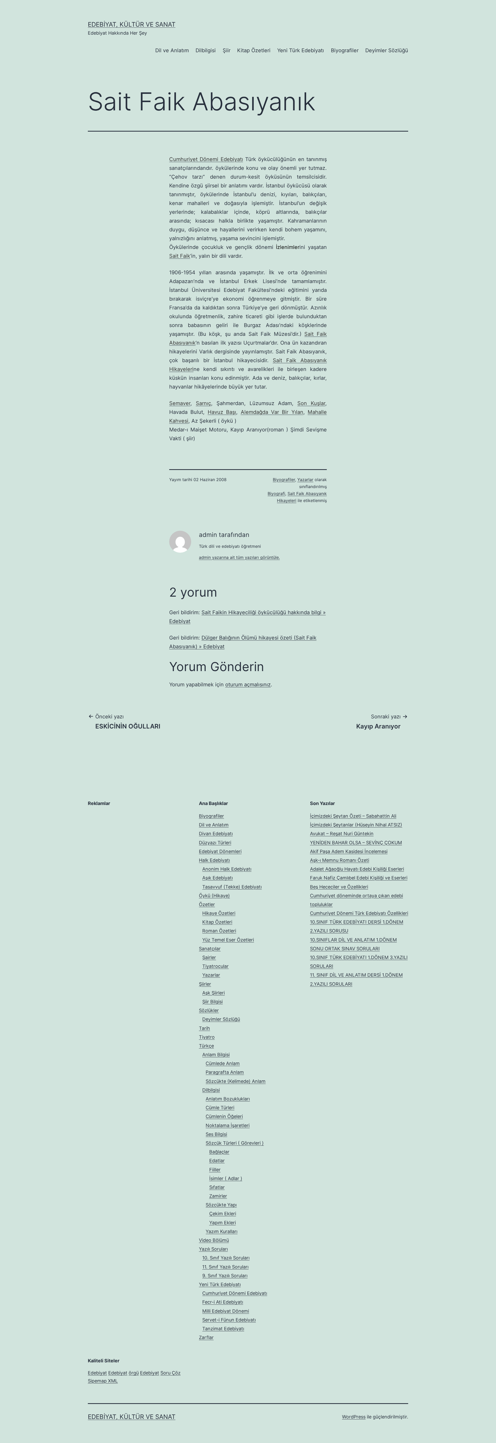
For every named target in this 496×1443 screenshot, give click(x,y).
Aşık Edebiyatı (217, 877)
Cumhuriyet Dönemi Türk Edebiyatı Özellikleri (359, 913)
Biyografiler (345, 50)
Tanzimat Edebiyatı (223, 1328)
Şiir (226, 50)
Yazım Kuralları (221, 1231)
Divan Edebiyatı (216, 833)
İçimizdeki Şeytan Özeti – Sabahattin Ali (353, 816)
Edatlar (217, 1160)
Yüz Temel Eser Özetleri (228, 940)
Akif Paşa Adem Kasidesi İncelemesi (349, 851)
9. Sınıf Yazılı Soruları (224, 1275)
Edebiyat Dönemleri (220, 851)
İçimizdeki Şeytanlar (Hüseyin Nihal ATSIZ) (356, 824)
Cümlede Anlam (223, 1063)
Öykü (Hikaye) (214, 895)
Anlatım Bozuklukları (228, 1099)
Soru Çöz (170, 1373)
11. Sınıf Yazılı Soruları (225, 1267)
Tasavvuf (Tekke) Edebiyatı (232, 887)
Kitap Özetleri (253, 50)
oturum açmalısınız (248, 684)
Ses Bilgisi (216, 1134)
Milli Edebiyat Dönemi (225, 1311)
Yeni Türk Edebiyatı (300, 50)
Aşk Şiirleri (213, 993)
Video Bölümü (214, 1240)
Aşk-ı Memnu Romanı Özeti (339, 860)
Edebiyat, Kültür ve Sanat (131, 24)
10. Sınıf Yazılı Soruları (226, 1257)
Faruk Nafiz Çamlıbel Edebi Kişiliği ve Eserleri (358, 877)
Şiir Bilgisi (212, 1001)
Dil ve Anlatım (172, 50)
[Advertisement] (126, 844)
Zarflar (206, 1337)
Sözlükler (209, 1010)
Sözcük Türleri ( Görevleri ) (235, 1143)
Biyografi (276, 493)
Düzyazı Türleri (215, 842)
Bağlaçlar (219, 1152)
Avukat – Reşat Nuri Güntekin (342, 833)
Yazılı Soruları (213, 1249)
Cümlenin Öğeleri (224, 1116)
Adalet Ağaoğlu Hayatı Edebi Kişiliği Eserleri (357, 869)
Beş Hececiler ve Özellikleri (339, 887)
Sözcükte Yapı (221, 1204)
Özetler (207, 904)
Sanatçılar (210, 948)
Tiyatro (207, 1037)
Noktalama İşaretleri (228, 1125)
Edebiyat (97, 1373)
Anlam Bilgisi (216, 1054)
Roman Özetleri (219, 930)
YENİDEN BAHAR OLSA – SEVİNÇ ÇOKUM (356, 842)
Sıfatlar (217, 1187)
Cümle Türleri (220, 1107)
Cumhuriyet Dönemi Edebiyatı (234, 1293)
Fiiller (215, 1169)
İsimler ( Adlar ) (225, 1178)
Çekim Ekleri (222, 1213)
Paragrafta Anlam (225, 1072)
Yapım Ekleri (222, 1222)
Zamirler (218, 1196)
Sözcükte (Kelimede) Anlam (236, 1081)
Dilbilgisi (206, 50)
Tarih (204, 1028)
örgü (134, 1373)
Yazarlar (305, 479)
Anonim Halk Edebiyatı (226, 869)
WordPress (354, 1416)
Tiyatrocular (215, 966)
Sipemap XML (103, 1381)
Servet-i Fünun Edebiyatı (229, 1320)
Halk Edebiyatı (214, 860)
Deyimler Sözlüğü (386, 50)
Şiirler (205, 984)
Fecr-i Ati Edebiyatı (222, 1302)
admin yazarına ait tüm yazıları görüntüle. (239, 557)
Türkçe (206, 1046)
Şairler (209, 957)
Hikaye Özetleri (218, 913)
